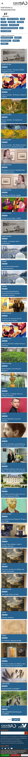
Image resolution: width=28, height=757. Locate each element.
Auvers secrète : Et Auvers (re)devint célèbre (14, 96)
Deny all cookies (16, 755)
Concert (3, 22)
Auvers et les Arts (6, 37)
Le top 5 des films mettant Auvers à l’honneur (13, 345)
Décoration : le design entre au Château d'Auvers (12, 395)
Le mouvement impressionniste (9, 28)
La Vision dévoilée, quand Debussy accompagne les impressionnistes (13, 445)
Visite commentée (5, 31)
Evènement (20, 22)
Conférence (11, 22)
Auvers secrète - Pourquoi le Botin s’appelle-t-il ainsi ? (13, 71)
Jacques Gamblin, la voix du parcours (11, 420)
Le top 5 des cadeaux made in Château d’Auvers (12, 545)
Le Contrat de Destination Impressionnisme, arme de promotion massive (11, 293)
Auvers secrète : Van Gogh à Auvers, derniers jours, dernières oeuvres (14, 146)
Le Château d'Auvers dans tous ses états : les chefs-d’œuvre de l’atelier (13, 470)
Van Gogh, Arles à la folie (10, 594)
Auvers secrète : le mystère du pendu (12, 121)
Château (17, 37)
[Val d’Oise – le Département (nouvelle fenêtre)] (22, 726)
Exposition (4, 25)
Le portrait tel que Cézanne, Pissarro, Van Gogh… (14, 520)
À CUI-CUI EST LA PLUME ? (11, 689)
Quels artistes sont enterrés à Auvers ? (11, 370)
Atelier (3, 19)
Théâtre (15, 40)
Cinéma (22, 19)
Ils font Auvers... (14, 25)
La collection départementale (11, 641)
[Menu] (2, 3)
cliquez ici (15, 753)
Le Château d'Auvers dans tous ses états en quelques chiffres (13, 495)
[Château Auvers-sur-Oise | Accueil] (20, 3)
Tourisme (3, 43)
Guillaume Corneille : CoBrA (11, 218)
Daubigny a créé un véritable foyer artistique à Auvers (13, 171)
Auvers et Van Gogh (12, 19)
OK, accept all (5, 755)
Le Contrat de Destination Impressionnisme (10, 267)
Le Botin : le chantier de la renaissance (10, 242)
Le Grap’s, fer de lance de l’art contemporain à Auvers (12, 319)
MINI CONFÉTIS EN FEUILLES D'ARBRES (12, 713)
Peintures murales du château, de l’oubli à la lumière (13, 570)
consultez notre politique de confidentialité (12, 743)
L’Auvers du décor (8, 618)
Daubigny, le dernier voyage (11, 195)
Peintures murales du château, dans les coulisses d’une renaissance (13, 665)
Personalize (24, 755)
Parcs (21, 28)
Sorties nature (5, 40)
